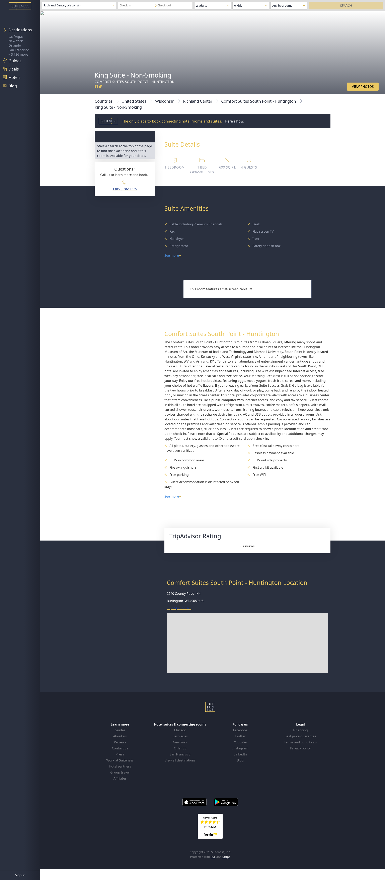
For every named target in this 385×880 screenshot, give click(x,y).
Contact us (120, 748)
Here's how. (234, 121)
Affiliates (120, 778)
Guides (120, 730)
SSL (213, 857)
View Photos (363, 86)
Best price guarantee (300, 736)
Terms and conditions (300, 742)
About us (120, 736)
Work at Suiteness (120, 760)
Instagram (240, 748)
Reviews (120, 742)
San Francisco (18, 50)
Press (120, 754)
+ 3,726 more (18, 54)
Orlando (14, 45)
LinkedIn (240, 754)
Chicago (180, 730)
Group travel (120, 772)
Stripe (226, 857)
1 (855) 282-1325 (124, 189)
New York (15, 41)
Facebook (240, 730)
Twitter (240, 736)
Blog (240, 760)
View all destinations (180, 760)
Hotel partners (120, 766)
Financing (300, 730)
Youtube (240, 742)
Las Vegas (15, 36)
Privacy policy (300, 748)
